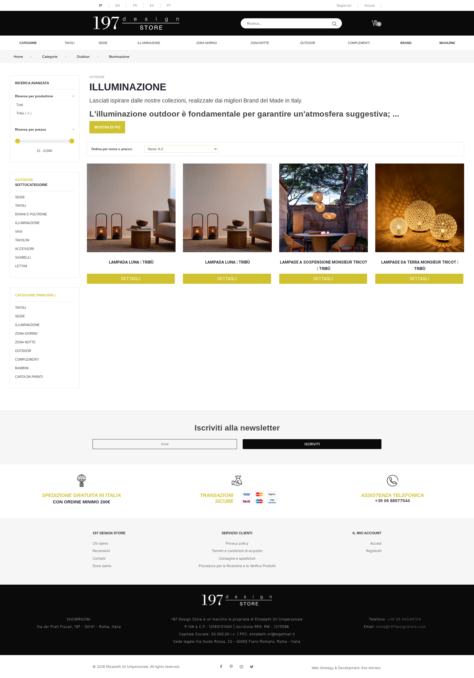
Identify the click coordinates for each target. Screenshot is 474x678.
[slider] (17, 141)
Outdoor (307, 43)
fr (135, 5)
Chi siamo (100, 543)
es (152, 5)
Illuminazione (149, 43)
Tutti (19, 105)
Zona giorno (206, 43)
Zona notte (260, 43)
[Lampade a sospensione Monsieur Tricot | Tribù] (323, 208)
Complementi (359, 43)
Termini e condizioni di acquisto (237, 551)
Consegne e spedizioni (237, 558)
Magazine (447, 43)
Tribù (24, 113)
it (100, 5)
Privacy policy (237, 543)
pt (169, 5)
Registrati (344, 5)
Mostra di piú (107, 127)
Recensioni (101, 551)
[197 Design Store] (136, 23)
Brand (406, 43)
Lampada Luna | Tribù (131, 262)
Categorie (28, 43)
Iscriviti (312, 444)
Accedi (375, 543)
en (117, 5)
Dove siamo (102, 566)
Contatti (99, 558)
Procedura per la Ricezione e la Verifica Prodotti (237, 566)
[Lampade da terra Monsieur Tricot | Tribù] (419, 208)
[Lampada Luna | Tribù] (131, 208)
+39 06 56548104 (404, 619)
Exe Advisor (370, 668)
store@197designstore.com (401, 626)
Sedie (103, 43)
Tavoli (70, 43)
